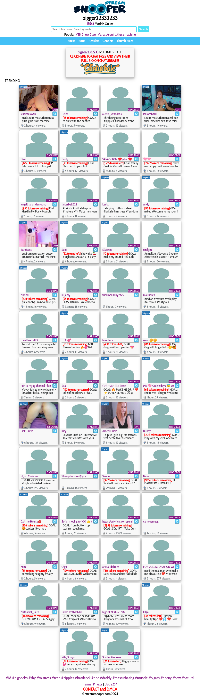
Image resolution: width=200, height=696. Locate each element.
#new (85, 34)
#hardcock (82, 678)
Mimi (23, 567)
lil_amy (66, 295)
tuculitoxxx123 (29, 340)
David (24, 159)
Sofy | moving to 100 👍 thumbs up (77, 521)
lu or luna (107, 340)
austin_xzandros (112, 114)
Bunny (147, 431)
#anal (101, 34)
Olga (64, 567)
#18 (78, 34)
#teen (93, 34)
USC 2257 (110, 684)
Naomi (25, 295)
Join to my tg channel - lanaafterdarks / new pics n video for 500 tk (36, 386)
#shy (32, 678)
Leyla (105, 204)
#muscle (141, 678)
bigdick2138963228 (113, 612)
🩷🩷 (147, 159)
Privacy (98, 684)
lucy (64, 431)
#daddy (106, 678)
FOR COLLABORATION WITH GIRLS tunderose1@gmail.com (158, 567)
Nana (146, 476)
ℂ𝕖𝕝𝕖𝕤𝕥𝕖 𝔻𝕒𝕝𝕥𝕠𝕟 (114, 386)
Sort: (82, 41)
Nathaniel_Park (30, 612)
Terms (87, 684)
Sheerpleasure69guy (74, 476)
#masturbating (123, 678)
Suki (64, 250)
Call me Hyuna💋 (31, 521)
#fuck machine (126, 34)
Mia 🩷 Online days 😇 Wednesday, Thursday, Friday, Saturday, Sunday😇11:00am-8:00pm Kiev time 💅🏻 (158, 386)
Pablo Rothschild (72, 612)
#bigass (154, 678)
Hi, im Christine (29, 476)
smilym (147, 250)
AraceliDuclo (109, 431)
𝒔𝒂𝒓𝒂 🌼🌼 (150, 340)
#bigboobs (20, 678)
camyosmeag (151, 521)
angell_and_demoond (33, 204)
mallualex (149, 295)
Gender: (108, 41)
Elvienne (107, 250)
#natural (187, 678)
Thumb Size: (125, 41)
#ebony (166, 678)
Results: (93, 41)
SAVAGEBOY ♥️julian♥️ (117, 159)
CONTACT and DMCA (100, 689)
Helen (65, 114)
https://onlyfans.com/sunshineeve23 (117, 521)
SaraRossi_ (27, 250)
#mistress (44, 678)
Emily (65, 159)
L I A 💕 (66, 340)
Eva (64, 386)
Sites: (71, 41)
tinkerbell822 (69, 204)
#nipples (67, 678)
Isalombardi (150, 114)
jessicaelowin (28, 114)
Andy (146, 204)
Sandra (106, 476)
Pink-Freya (27, 431)
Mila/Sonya (68, 657)
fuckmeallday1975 (113, 295)
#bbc (95, 678)
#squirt (111, 34)
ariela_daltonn (110, 567)
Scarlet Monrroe (111, 657)
